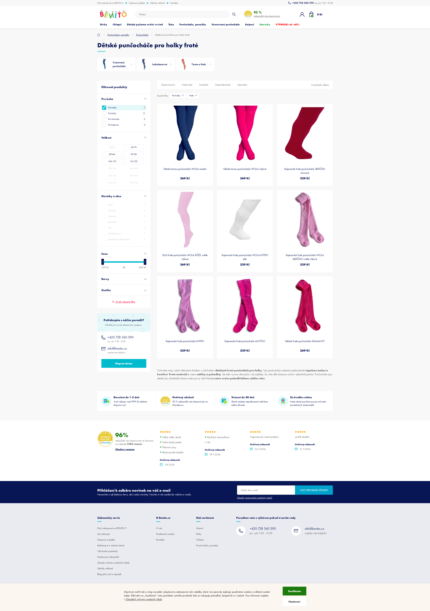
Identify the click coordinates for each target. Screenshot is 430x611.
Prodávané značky (165, 533)
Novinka (126, 210)
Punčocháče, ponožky (207, 545)
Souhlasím (294, 591)
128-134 (112, 168)
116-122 (134, 161)
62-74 (134, 147)
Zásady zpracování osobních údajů (254, 497)
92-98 (134, 154)
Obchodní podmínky (107, 551)
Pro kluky (126, 113)
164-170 (112, 182)
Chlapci (200, 539)
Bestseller (126, 222)
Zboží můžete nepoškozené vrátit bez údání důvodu (249, 401)
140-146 (134, 168)
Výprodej (126, 216)
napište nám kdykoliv (117, 350)
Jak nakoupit (103, 533)
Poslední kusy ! (126, 233)
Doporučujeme (168, 84)
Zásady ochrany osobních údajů (113, 562)
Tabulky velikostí (157, 3)
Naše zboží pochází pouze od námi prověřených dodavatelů (308, 401)
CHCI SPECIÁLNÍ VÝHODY (314, 490)
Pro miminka (126, 119)
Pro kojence (126, 124)
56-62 (112, 147)
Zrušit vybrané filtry (125, 301)
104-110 (112, 161)
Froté (191, 95)
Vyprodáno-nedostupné (126, 239)
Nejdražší (203, 84)
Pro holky (126, 107)
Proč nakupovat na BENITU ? (110, 3)
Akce (126, 204)
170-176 (134, 182)
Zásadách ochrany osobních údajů (144, 599)
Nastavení (294, 601)
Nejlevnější (187, 84)
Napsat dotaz (123, 363)
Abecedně (242, 84)
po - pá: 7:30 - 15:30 (120, 339)
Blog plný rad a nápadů (109, 574)
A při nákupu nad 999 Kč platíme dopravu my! (130, 401)
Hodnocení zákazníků (108, 556)
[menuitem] (103, 24)
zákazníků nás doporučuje (267, 14)
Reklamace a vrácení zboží (110, 545)
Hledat (234, 14)
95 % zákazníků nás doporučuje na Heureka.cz (190, 401)
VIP (126, 227)
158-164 (134, 175)
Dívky (198, 533)
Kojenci (199, 528)
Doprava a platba (137, 3)
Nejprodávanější (222, 84)
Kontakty (174, 3)
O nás (159, 528)
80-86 (112, 154)
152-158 (112, 175)
